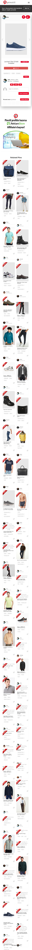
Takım (7, 563)
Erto (7, 17)
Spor (19, 320)
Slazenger (10, 249)
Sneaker (18, 73)
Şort (25, 836)
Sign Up (27, 8)
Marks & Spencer (21, 516)
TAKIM (9, 553)
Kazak (21, 888)
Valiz (22, 770)
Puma (22, 318)
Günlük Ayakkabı (21, 289)
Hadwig (7, 291)
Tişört (7, 258)
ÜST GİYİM (6, 536)
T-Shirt (5, 669)
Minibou (6, 350)
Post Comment (24, 93)
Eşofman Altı (22, 327)
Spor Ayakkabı (21, 186)
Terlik (23, 648)
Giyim (9, 348)
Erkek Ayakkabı (23, 296)
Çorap (7, 832)
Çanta (5, 183)
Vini (20, 762)
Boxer (21, 523)
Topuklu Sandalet (9, 746)
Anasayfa (6, 213)
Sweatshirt (8, 358)
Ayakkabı (13, 99)
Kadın (9, 183)
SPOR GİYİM (6, 251)
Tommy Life (10, 534)
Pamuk (21, 259)
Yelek (7, 866)
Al (28, 17)
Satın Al (16, 68)
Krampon (22, 541)
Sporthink (20, 448)
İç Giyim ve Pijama (21, 514)
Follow (26, 76)
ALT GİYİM (6, 947)
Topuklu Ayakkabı (7, 739)
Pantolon (8, 223)
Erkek (13, 73)
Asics (5, 313)
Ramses (7, 189)
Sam (21, 776)
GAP (5, 215)
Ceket (21, 455)
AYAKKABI (6, 378)
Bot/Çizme (20, 252)
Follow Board (24, 99)
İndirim (22, 629)
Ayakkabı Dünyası (7, 73)
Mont (7, 812)
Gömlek (7, 706)
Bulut (7, 222)
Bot (20, 260)
